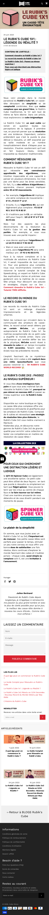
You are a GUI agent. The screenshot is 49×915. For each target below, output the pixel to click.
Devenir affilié (8, 854)
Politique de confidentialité (13, 842)
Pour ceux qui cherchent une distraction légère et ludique (23, 68)
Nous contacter (8, 873)
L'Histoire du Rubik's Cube (15, 701)
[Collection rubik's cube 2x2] (24, 456)
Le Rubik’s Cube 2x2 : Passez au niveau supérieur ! (22, 62)
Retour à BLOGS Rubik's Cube (25, 814)
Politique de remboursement (14, 838)
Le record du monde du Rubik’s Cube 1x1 (23, 58)
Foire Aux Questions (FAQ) (12, 865)
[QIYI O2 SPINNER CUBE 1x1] (24, 514)
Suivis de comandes (10, 869)
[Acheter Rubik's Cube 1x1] (24, 93)
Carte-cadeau (8, 877)
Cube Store (13, 904)
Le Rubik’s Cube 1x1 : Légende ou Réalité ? (22, 688)
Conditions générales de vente (14, 834)
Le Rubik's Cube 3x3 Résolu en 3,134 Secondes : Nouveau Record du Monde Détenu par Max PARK (24, 694)
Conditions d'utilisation (11, 846)
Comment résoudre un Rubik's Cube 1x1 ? (23, 55)
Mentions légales (9, 850)
